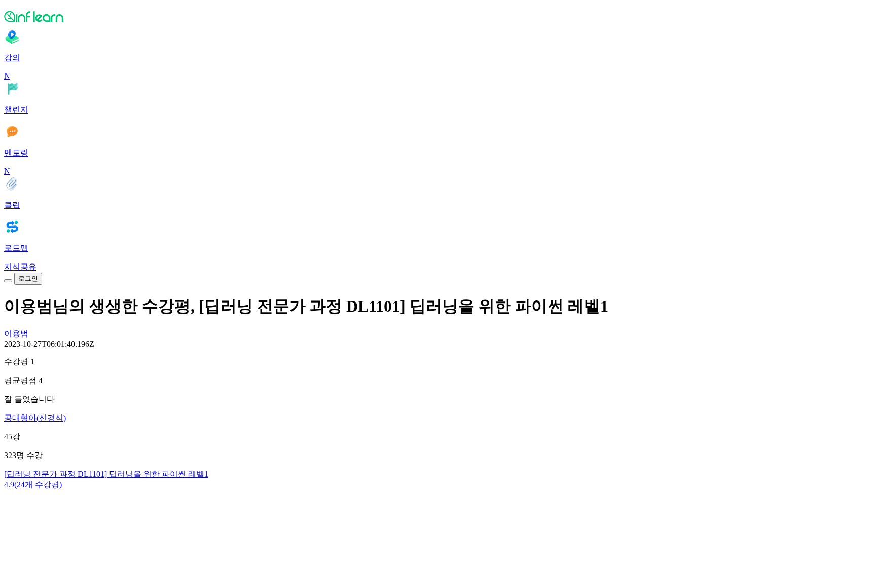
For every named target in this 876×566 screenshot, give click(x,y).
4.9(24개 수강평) (33, 484)
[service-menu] (8, 280)
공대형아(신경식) (35, 417)
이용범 (16, 333)
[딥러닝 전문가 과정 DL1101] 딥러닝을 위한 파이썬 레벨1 (106, 474)
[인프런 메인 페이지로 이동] (438, 16)
